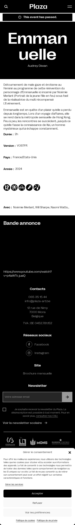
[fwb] (10, 441)
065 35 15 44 (37, 297)
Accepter (37, 493)
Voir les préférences (37, 512)
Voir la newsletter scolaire (22, 423)
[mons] (39, 442)
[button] (70, 452)
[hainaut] (22, 441)
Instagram (42, 353)
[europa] (60, 441)
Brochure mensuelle (37, 373)
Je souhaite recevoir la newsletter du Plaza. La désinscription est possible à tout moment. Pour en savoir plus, (40, 412)
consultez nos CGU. (47, 416)
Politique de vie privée (47, 520)
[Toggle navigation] (70, 6)
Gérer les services (14, 484)
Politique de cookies (25, 520)
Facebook (42, 344)
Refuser (37, 503)
